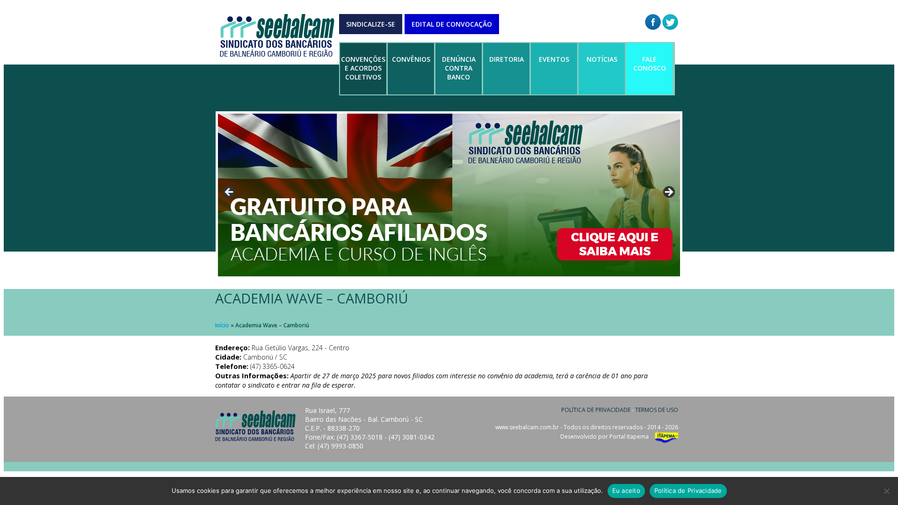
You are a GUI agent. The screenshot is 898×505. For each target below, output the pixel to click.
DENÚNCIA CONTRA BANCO (459, 68)
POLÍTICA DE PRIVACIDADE (595, 410)
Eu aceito (626, 490)
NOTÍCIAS (602, 59)
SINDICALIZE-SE (370, 24)
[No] (886, 491)
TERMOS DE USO (656, 410)
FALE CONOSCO (649, 63)
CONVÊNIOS (411, 59)
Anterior (230, 193)
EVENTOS (554, 59)
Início (222, 325)
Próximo (668, 193)
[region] (449, 195)
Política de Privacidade (688, 490)
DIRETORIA (506, 59)
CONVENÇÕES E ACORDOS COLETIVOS (363, 68)
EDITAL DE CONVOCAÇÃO (452, 24)
